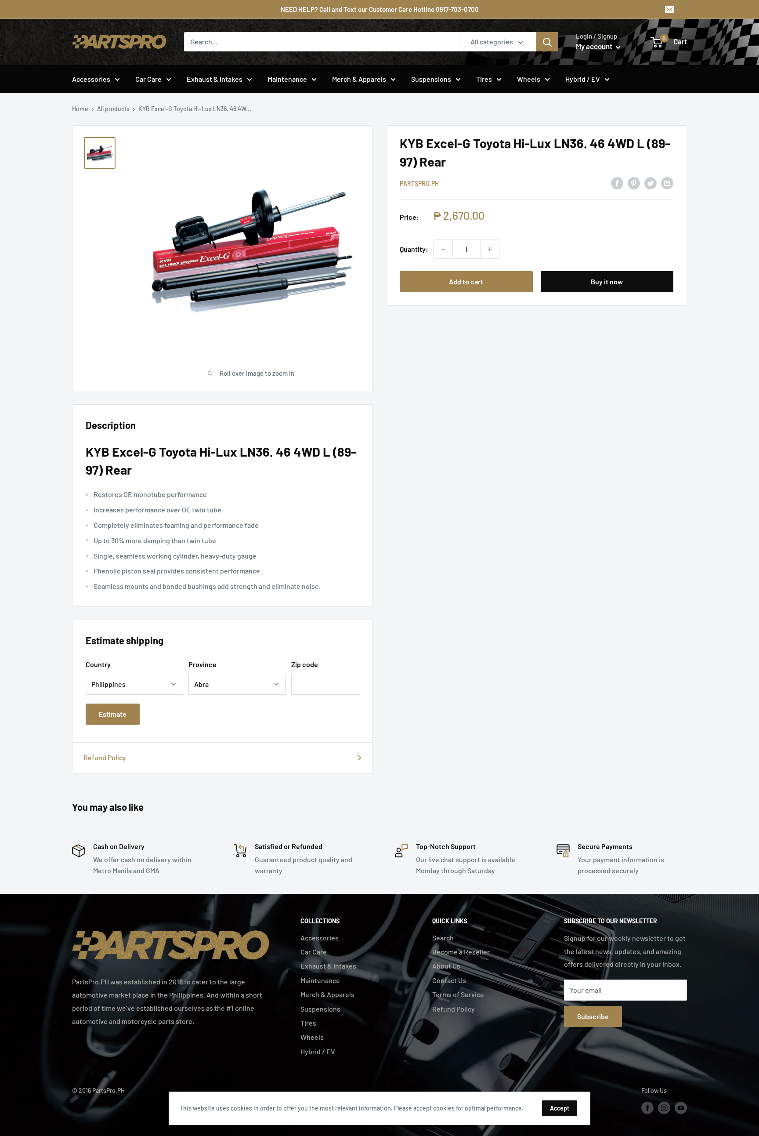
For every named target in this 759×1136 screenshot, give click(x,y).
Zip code (304, 664)
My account (595, 46)
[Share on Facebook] (617, 182)
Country (98, 664)
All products (113, 109)
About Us (446, 966)
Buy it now (607, 281)
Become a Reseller (461, 951)
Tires (484, 79)
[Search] (547, 41)
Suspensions (431, 79)
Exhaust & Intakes (214, 79)
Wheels (528, 79)
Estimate (112, 714)
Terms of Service (458, 994)
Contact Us (449, 980)
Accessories (91, 79)
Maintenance (287, 79)
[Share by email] (667, 182)
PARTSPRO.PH (419, 183)
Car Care (148, 79)
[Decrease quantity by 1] (443, 249)
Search (443, 937)
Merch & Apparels (359, 79)
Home (80, 109)
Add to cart (466, 281)
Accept (559, 1108)
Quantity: (414, 249)
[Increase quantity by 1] (490, 249)
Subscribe (593, 1016)
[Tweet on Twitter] (650, 182)
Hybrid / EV (582, 79)
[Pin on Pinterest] (634, 182)
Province (202, 664)
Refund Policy (104, 757)
